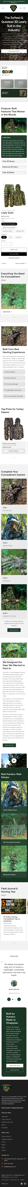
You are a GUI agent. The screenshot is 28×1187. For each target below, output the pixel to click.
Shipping (3, 218)
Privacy (4, 1142)
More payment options (14, 257)
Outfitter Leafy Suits (7, 1122)
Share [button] (4, 263)
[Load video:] (14, 761)
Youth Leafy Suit (6, 1119)
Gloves (3, 1125)
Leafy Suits (6, 312)
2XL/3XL (18, 237)
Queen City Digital (13, 1177)
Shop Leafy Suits (14, 51)
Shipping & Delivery (7, 1139)
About (3, 1147)
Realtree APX (20, 231)
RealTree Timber (7, 231)
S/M (4, 237)
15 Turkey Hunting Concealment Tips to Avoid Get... (12, 919)
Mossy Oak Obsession (9, 224)
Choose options (14, 451)
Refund (4, 1144)
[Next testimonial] (19, 999)
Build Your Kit (14, 55)
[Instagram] (25, 1183)
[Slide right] (17, 317)
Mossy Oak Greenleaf (9, 227)
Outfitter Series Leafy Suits (9, 443)
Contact (4, 1150)
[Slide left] (10, 317)
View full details (20, 263)
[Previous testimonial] (9, 999)
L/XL (10, 237)
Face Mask (5, 1127)
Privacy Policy (5, 1179)
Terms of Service (6, 1136)
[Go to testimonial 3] (15, 999)
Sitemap (22, 1179)
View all (3, 280)
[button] (3, 8)
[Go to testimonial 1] (12, 999)
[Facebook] (21, 1183)
